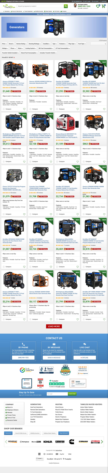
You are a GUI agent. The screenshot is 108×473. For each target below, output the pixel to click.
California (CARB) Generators (38, 414)
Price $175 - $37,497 (8, 57)
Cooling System (30, 48)
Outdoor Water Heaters (87, 409)
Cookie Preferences (54, 463)
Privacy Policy (11, 415)
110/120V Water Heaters (87, 419)
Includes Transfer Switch (47, 53)
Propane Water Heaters (87, 417)
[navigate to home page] (9, 6)
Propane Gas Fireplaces (62, 422)
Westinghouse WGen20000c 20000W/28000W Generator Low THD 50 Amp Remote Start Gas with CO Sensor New (67, 240)
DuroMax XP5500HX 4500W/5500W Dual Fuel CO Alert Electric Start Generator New (13, 240)
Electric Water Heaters (87, 412)
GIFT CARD (87, 1)
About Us (10, 407)
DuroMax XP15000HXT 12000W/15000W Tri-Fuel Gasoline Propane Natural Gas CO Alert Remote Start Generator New (93, 240)
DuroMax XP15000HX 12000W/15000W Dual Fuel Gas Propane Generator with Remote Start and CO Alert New (39, 240)
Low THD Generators (36, 417)
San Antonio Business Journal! (61, 14)
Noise (20, 48)
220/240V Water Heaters (87, 422)
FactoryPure (59, 450)
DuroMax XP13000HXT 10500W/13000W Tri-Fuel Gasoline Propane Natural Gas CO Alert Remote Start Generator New (66, 188)
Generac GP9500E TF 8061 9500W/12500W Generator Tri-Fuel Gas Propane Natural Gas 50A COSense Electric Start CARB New (13, 293)
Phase (12, 48)
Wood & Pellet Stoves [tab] (20, 433)
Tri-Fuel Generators (36, 412)
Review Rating (20, 44)
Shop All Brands (64, 433)
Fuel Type (81, 44)
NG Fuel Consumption (45, 48)
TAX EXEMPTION (77, 1)
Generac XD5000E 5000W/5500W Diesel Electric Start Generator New (40, 292)
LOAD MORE (54, 326)
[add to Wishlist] (24, 109)
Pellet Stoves (59, 412)
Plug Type (72, 44)
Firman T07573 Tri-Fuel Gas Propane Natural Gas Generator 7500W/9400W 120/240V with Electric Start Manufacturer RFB (14, 188)
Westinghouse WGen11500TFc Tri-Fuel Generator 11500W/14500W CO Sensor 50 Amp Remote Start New (40, 135)
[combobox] (40, 6)
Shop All (32, 422)
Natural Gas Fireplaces (62, 419)
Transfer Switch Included (9, 53)
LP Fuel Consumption (62, 48)
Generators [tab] (8, 433)
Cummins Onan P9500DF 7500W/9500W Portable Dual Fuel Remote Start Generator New (39, 188)
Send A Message (54, 358)
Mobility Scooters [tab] (35, 433)
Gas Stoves (58, 414)
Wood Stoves (59, 407)
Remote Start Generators (37, 409)
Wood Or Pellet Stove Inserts (64, 409)
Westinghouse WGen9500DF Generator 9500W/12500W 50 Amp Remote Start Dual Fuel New (66, 293)
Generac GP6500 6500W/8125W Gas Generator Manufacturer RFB (40, 82)
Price (3, 44)
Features (62, 44)
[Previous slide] (6, 442)
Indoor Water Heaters (86, 407)
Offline (85, 358)
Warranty (9, 412)
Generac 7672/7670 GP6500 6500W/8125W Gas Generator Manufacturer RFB (92, 135)
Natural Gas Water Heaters (88, 414)
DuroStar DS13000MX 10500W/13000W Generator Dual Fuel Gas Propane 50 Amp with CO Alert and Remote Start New (66, 83)
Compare (8, 109)
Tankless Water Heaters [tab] (50, 433)
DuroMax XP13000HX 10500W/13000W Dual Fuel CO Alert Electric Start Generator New (94, 83)
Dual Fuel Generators (36, 407)
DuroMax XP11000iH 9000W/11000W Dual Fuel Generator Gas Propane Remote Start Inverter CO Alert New (94, 293)
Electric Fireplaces (60, 417)
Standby (32, 419)
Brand (11, 44)
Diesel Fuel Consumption (28, 53)
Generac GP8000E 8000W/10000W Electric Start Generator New (93, 187)
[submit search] (66, 6)
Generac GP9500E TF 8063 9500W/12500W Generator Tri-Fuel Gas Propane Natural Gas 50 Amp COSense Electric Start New (13, 83)
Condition (46, 44)
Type (54, 44)
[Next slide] (102, 442)
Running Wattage (34, 44)
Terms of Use (11, 417)
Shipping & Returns (12, 410)
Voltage (4, 48)
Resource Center (12, 420)
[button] (6, 88)
